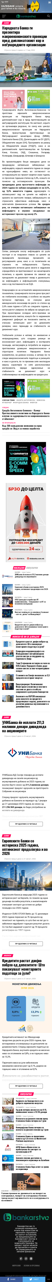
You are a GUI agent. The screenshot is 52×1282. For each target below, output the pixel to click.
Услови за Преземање (32, 1265)
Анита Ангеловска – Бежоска (31, 400)
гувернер (7, 403)
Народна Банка (21, 403)
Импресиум (16, 1265)
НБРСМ (34, 403)
